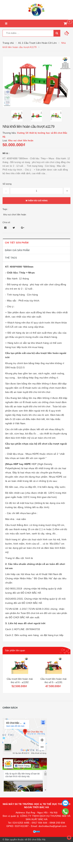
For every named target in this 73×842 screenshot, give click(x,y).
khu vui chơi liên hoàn (14, 214)
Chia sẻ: (7, 222)
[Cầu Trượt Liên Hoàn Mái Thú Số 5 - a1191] (53, 666)
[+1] (22, 227)
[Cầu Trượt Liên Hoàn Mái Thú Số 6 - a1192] (19, 666)
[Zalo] (65, 803)
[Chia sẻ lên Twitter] (14, 227)
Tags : (5, 209)
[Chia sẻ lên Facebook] (6, 227)
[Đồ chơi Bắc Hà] (36, 10)
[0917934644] (65, 811)
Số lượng (7, 184)
